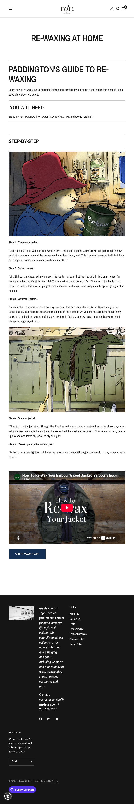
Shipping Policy (77, 639)
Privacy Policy (76, 629)
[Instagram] (51, 719)
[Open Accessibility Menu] (7, 796)
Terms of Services (78, 634)
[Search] (118, 8)
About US (74, 614)
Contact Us (75, 619)
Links (73, 607)
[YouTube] (59, 719)
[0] (123, 8)
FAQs (72, 624)
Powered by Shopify (49, 781)
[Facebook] (43, 719)
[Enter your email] (30, 761)
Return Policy (76, 644)
